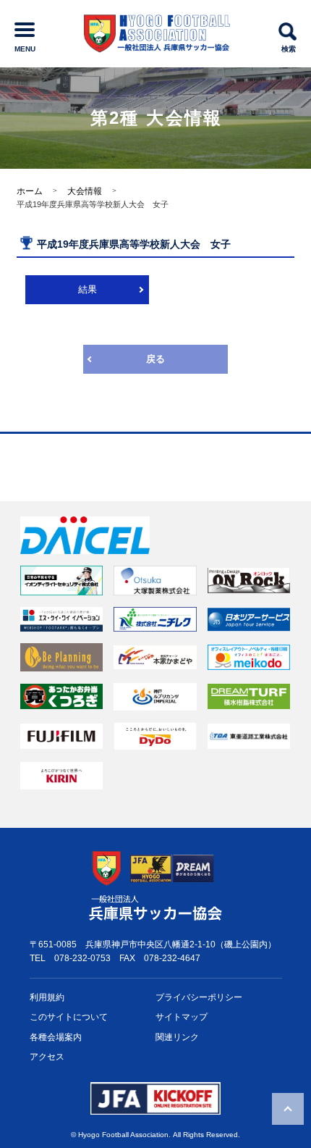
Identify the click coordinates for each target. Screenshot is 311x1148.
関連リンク (177, 1037)
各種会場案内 (56, 1037)
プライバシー (199, 997)
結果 (87, 289)
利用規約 (47, 997)
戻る (155, 358)
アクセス (47, 1057)
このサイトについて (69, 1017)
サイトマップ (182, 1017)
